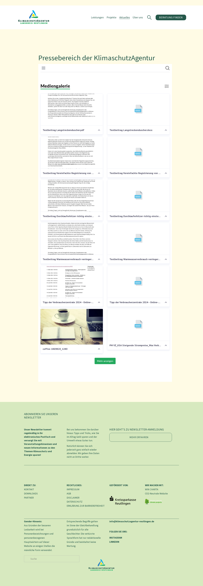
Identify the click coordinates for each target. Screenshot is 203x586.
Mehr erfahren (139, 437)
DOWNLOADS (31, 493)
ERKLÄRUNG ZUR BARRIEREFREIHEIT (86, 505)
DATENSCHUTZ (74, 501)
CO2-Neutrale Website (156, 493)
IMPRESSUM (73, 489)
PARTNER (29, 497)
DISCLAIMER (73, 497)
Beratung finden (171, 17)
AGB (69, 493)
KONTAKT (29, 489)
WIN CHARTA (151, 489)
